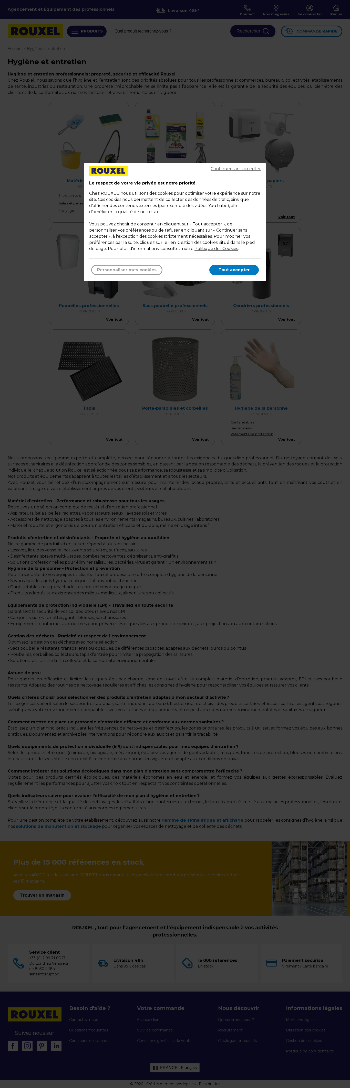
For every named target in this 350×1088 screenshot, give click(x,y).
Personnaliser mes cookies (127, 269)
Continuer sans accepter (236, 168)
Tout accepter (234, 269)
